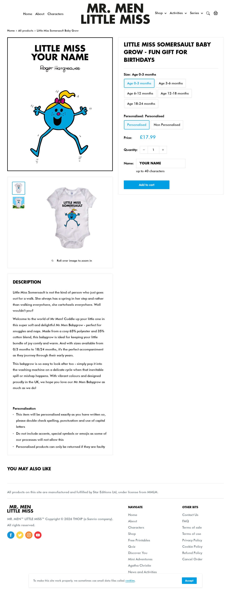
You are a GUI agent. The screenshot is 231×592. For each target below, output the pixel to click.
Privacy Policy (192, 540)
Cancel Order (192, 559)
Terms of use (191, 534)
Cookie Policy (192, 546)
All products (25, 30)
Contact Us (190, 515)
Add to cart (146, 185)
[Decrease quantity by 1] (144, 150)
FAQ (185, 521)
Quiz (131, 546)
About (39, 14)
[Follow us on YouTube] (38, 535)
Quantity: (131, 150)
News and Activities (142, 572)
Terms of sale (192, 527)
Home (27, 14)
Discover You (137, 553)
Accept (189, 580)
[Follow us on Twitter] (19, 535)
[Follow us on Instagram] (28, 535)
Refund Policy (192, 553)
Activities (176, 13)
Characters (55, 14)
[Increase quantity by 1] (163, 150)
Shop (159, 13)
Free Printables (139, 540)
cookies (130, 580)
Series (194, 13)
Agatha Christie (139, 565)
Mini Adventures (140, 559)
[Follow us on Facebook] (10, 535)
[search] (208, 13)
